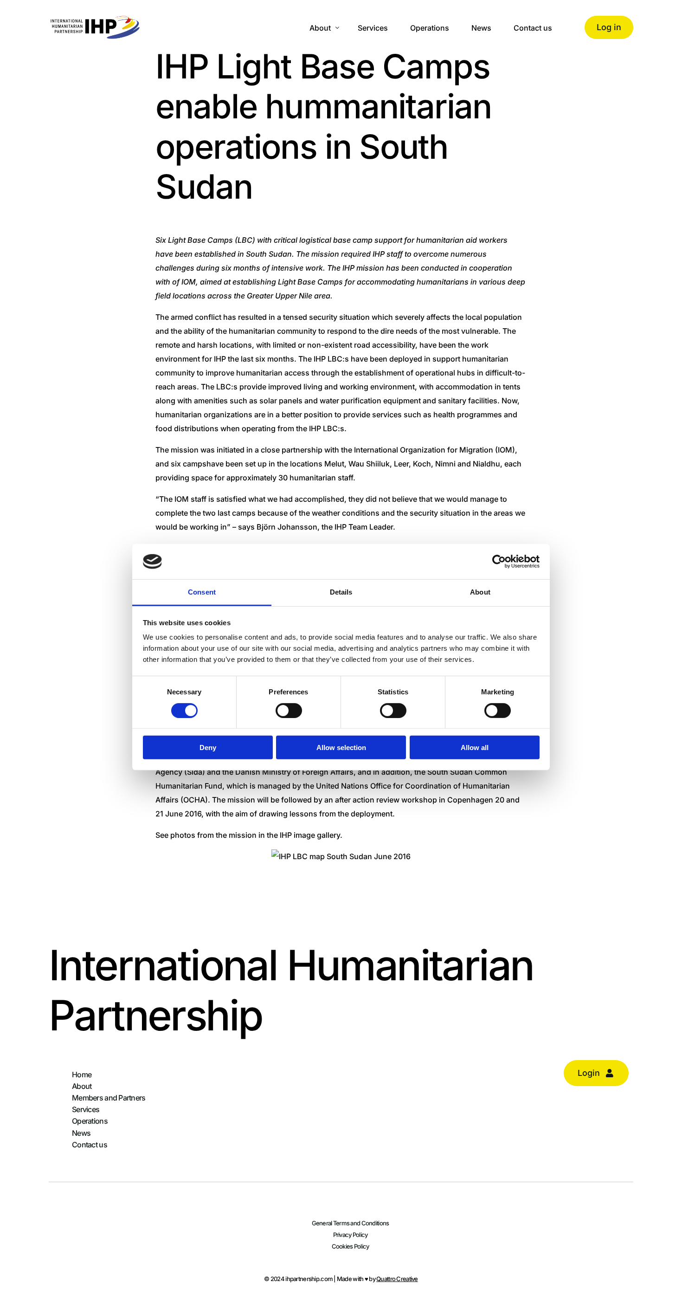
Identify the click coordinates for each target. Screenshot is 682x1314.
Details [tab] (341, 592)
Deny (207, 747)
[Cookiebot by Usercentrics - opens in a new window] (499, 562)
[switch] (289, 710)
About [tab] (480, 592)
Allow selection (341, 747)
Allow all (475, 747)
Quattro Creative (397, 1278)
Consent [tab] (202, 592)
